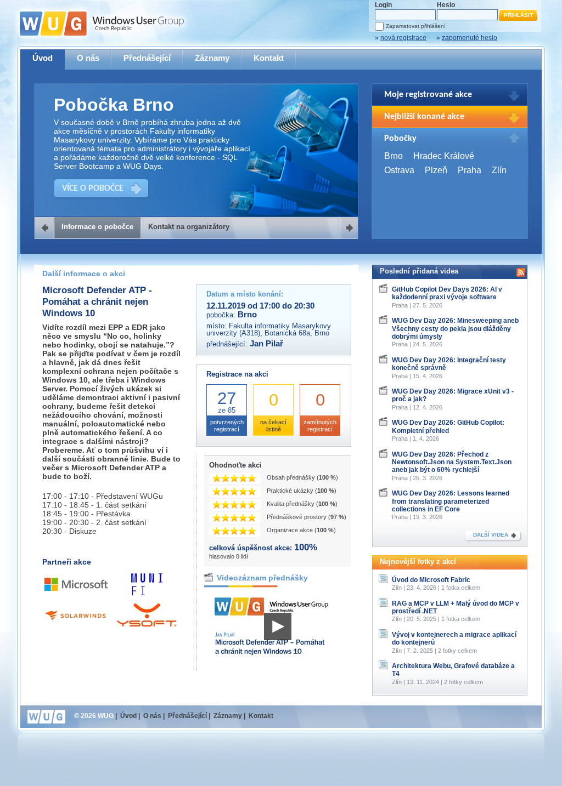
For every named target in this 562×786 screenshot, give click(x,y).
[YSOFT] (146, 626)
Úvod (42, 57)
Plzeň (436, 170)
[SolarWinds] (76, 619)
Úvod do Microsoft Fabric (431, 580)
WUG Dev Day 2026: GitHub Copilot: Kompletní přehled (448, 426)
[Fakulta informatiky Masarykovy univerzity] (147, 598)
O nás (88, 57)
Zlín (499, 170)
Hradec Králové (443, 156)
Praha (469, 170)
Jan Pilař (266, 343)
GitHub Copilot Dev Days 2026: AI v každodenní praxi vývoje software (447, 293)
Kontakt (269, 57)
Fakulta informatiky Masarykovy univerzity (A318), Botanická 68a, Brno (268, 329)
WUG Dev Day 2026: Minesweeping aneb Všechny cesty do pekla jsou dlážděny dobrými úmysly (455, 328)
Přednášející (147, 57)
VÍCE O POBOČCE (92, 188)
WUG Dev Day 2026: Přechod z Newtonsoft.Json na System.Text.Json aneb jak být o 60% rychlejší (452, 462)
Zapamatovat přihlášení (416, 26)
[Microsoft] (76, 588)
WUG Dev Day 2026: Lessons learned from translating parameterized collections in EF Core (450, 501)
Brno (393, 156)
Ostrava (399, 170)
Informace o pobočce (97, 227)
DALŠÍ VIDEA (490, 535)
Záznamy (212, 57)
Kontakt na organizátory (188, 227)
